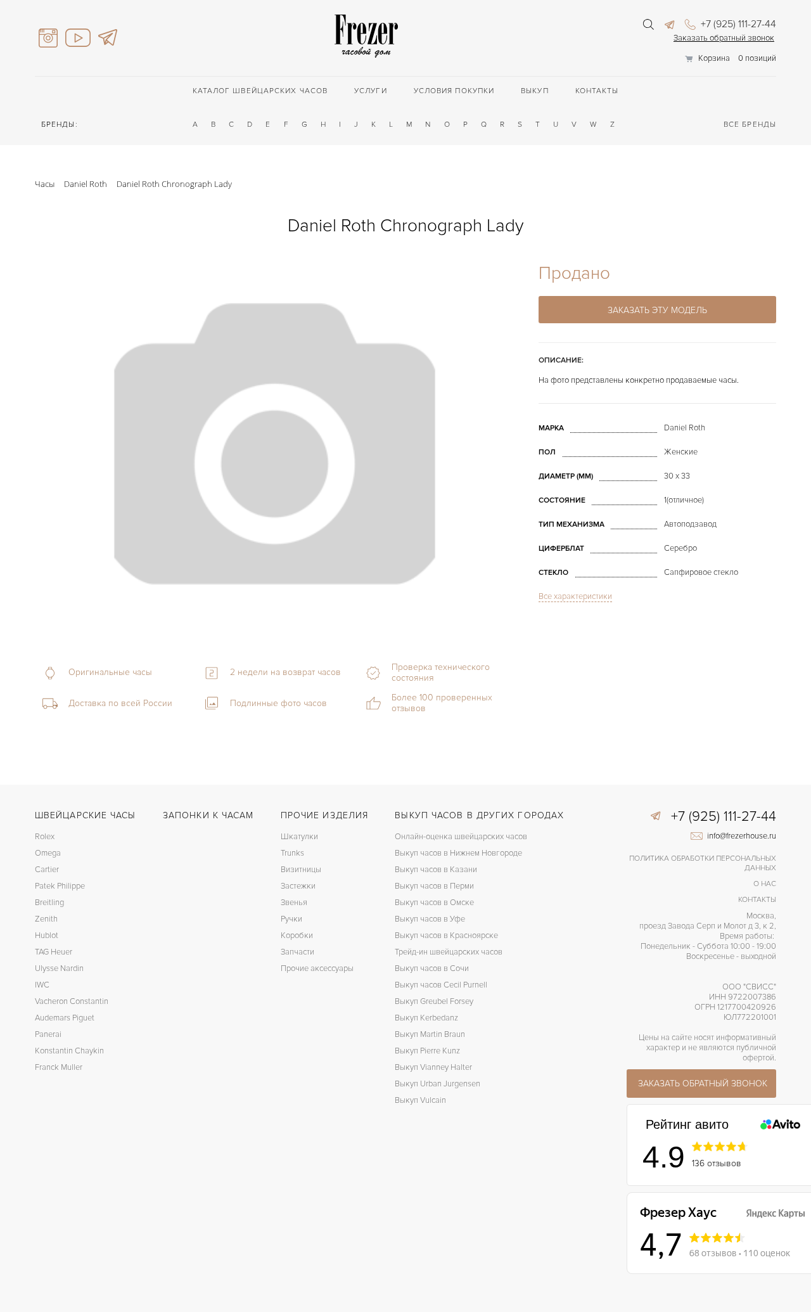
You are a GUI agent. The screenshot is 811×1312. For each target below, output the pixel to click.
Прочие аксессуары (317, 968)
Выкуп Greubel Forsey (434, 1001)
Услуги (370, 91)
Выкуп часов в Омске (434, 902)
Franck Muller (58, 1067)
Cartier (47, 870)
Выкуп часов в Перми (434, 886)
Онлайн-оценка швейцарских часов (461, 837)
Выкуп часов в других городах (479, 815)
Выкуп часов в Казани (436, 870)
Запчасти (297, 952)
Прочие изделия (324, 815)
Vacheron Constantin (71, 1001)
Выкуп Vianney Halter (433, 1067)
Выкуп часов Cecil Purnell (441, 985)
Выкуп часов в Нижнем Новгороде (458, 853)
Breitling (49, 902)
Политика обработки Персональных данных (702, 863)
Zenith (46, 919)
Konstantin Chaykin (69, 1051)
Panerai (48, 1034)
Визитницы (301, 870)
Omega (48, 853)
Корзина (714, 58)
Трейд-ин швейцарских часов (448, 952)
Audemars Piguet (64, 1018)
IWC (42, 985)
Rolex (44, 837)
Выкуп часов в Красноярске (446, 935)
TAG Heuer (53, 952)
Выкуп (535, 91)
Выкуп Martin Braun (430, 1034)
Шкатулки (299, 837)
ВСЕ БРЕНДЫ (750, 124)
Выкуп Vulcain (420, 1100)
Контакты (597, 91)
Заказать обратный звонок (724, 38)
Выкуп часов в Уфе (430, 919)
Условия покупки (454, 91)
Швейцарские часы (85, 815)
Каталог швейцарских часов (260, 91)
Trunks (292, 853)
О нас (764, 884)
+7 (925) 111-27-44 (737, 24)
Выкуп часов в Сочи (432, 968)
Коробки (297, 935)
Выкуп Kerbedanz (426, 1018)
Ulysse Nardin (59, 968)
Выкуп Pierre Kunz (427, 1051)
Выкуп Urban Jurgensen (437, 1084)
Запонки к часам (208, 815)
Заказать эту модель (657, 310)
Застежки (298, 886)
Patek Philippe (60, 886)
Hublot (46, 935)
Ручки (291, 919)
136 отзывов (716, 1163)
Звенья (294, 902)
